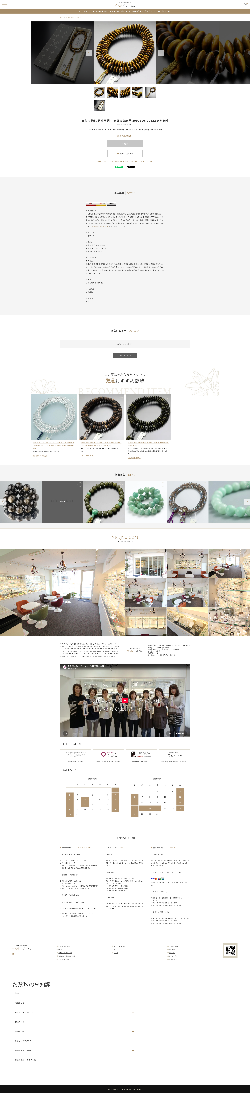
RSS (115, 949)
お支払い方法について (65, 953)
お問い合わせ (173, 959)
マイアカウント (173, 946)
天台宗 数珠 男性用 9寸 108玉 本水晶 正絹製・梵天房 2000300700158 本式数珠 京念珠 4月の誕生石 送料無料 (53, 445)
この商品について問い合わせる (141, 161)
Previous (89, 53)
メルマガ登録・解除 (120, 946)
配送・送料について (64, 946)
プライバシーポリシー (65, 959)
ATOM (116, 953)
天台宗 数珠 (70, 17)
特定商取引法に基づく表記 (118, 161)
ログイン (172, 953)
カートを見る (173, 956)
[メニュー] (4, 4)
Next (161, 53)
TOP (61, 17)
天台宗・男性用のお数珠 (99, 226)
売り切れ (125, 144)
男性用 (79, 17)
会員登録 (172, 949)
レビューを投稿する (125, 356)
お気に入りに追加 (126, 153)
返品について (102, 161)
